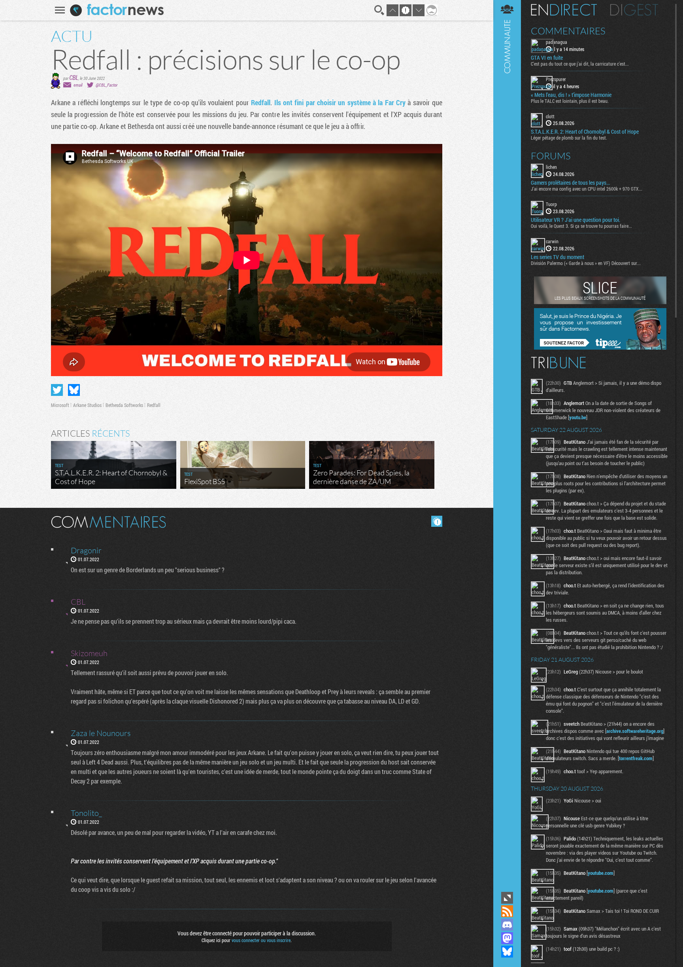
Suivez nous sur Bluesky (507, 952)
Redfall (260, 102)
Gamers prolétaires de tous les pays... (570, 183)
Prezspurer (556, 79)
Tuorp (551, 204)
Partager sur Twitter (57, 390)
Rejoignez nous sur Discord (507, 925)
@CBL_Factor (106, 85)
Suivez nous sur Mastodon (507, 938)
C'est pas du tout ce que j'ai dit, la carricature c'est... (580, 64)
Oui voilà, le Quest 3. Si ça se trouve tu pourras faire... (581, 226)
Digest (634, 10)
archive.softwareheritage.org (634, 730)
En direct (564, 10)
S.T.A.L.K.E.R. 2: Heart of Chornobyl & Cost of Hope (585, 132)
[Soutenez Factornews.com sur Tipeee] (600, 347)
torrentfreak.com (636, 758)
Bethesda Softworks (124, 405)
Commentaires (568, 31)
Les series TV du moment (557, 257)
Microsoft (60, 405)
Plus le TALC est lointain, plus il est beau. (570, 101)
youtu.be (577, 417)
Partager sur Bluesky (74, 390)
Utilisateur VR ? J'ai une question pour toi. (575, 220)
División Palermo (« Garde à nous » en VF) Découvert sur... (586, 263)
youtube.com (600, 872)
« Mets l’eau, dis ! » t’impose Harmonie (571, 95)
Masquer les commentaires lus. (436, 521)
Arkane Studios (87, 405)
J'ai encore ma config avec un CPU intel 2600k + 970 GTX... (586, 188)
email (78, 85)
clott (550, 116)
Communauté (507, 445)
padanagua (556, 42)
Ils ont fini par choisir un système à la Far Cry (340, 102)
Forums (551, 156)
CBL (73, 77)
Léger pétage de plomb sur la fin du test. (569, 137)
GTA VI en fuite (547, 58)
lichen (551, 167)
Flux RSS (507, 911)
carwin (552, 241)
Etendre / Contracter (507, 898)
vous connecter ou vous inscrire (261, 940)
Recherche (379, 10)
